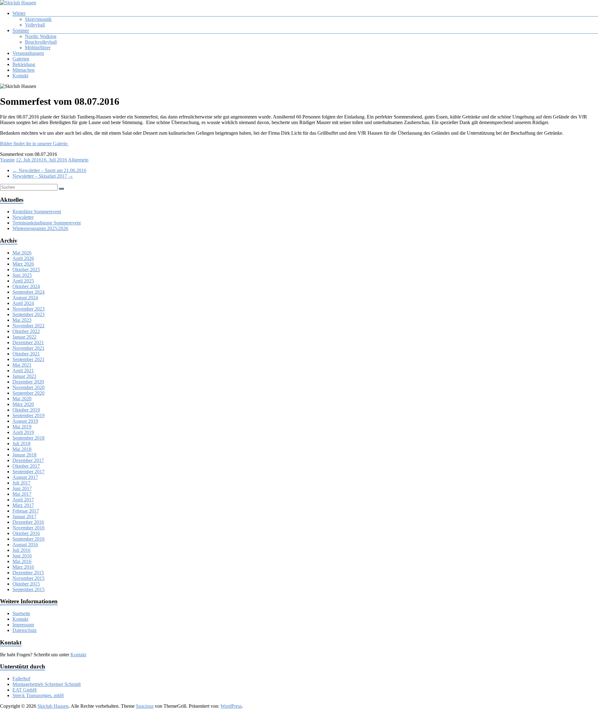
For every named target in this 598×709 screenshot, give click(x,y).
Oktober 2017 (26, 466)
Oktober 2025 (26, 269)
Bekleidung (23, 64)
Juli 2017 (21, 482)
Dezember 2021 (28, 342)
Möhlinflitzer (37, 47)
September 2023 (28, 314)
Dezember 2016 (28, 522)
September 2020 (28, 393)
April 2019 (23, 432)
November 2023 (28, 308)
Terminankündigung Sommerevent (46, 222)
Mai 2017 (21, 494)
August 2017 (25, 477)
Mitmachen (23, 70)
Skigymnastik (38, 19)
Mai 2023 (21, 320)
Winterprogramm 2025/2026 (40, 228)
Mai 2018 (21, 449)
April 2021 (23, 370)
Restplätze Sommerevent (36, 211)
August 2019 (25, 421)
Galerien (20, 58)
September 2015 (28, 589)
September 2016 (28, 539)
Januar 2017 (24, 516)
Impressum (23, 624)
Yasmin (7, 159)
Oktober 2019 (26, 409)
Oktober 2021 (26, 353)
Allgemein (78, 159)
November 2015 (28, 578)
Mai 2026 (21, 252)
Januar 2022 (24, 337)
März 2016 (23, 567)
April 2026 (23, 258)
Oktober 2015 (26, 583)
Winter (19, 13)
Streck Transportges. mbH (38, 695)
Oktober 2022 (26, 331)
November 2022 (28, 325)
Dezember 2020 (28, 381)
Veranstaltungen (28, 53)
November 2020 (28, 387)
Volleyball (35, 24)
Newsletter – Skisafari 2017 (42, 176)
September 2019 (28, 415)
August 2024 (25, 297)
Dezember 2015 (28, 572)
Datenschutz (24, 630)
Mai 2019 (21, 426)
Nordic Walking (40, 36)
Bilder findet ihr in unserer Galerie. (34, 143)
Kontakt (20, 75)
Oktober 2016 (26, 533)
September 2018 (28, 438)
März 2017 (23, 505)
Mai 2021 (21, 365)
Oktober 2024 (26, 286)
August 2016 (25, 544)
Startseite (21, 613)
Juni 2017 (22, 488)
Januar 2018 (24, 454)
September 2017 (28, 471)
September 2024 (28, 292)
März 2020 (23, 404)
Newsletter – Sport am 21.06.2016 (49, 170)
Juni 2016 (22, 555)
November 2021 (28, 348)
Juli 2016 (21, 550)
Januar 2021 (24, 376)
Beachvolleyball (41, 42)
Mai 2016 (21, 561)
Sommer (20, 30)
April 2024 (23, 303)
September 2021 (28, 359)
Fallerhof (21, 678)
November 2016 (28, 527)
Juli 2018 (21, 443)
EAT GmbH (24, 689)
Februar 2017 (25, 511)
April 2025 (23, 280)
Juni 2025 (22, 275)
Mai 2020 (21, 398)
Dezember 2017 (28, 460)
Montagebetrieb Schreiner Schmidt (46, 684)
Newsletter (23, 217)
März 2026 (23, 264)
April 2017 (23, 499)
